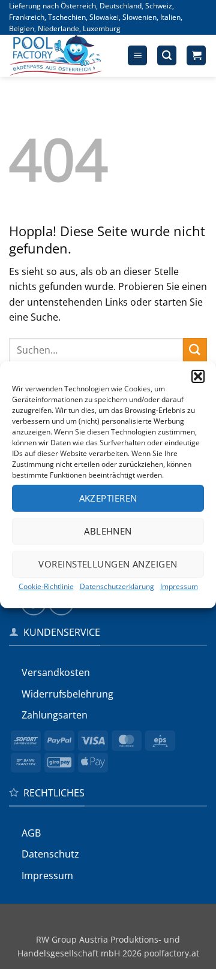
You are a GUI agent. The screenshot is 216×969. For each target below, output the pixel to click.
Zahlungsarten (55, 715)
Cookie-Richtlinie (46, 586)
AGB (31, 833)
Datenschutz (50, 854)
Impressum (179, 586)
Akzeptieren (108, 498)
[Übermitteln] (195, 349)
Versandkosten (56, 672)
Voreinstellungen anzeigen (107, 564)
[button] (198, 376)
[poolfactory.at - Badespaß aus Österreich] (63, 56)
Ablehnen (108, 531)
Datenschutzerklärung (117, 586)
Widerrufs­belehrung (67, 694)
